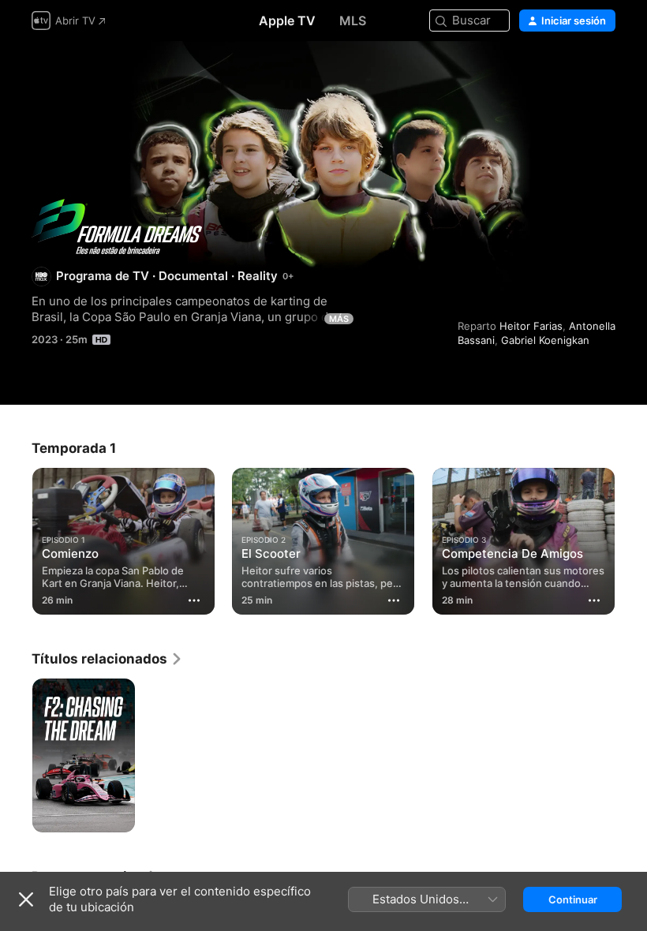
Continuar (572, 899)
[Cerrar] (26, 899)
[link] (107, 658)
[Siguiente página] (631, 538)
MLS (352, 20)
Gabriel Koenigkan (545, 340)
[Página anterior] (16, 538)
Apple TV (287, 20)
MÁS (339, 318)
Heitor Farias (531, 326)
